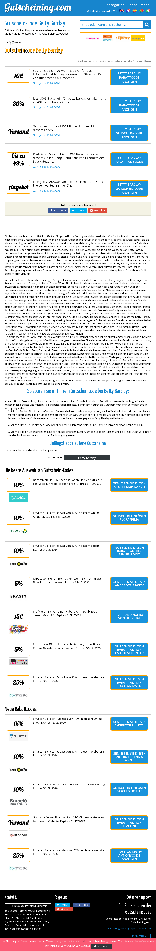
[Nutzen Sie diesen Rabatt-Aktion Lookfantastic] (18, 695)
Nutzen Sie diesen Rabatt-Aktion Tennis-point (129, 551)
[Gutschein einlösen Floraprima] (18, 530)
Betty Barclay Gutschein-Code (129, 131)
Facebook (59, 210)
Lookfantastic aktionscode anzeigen (129, 855)
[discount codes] (122, 10)
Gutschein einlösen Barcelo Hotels (129, 789)
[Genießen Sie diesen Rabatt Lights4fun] (18, 497)
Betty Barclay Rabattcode (129, 75)
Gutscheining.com (38, 7)
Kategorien (115, 4)
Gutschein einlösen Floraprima (129, 517)
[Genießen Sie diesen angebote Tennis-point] (18, 769)
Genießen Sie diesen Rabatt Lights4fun (129, 485)
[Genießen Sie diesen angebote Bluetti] (18, 736)
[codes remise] (128, 10)
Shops (132, 4)
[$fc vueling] (124, 38)
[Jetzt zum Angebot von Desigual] (18, 629)
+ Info (38, 33)
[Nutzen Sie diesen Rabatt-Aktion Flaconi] (18, 835)
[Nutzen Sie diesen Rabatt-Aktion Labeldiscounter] (18, 662)
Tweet (79, 210)
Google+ (99, 210)
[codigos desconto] (142, 10)
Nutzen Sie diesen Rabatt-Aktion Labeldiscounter (129, 649)
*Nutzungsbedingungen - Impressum (129, 928)
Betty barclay (87, 458)
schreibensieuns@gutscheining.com (29, 905)
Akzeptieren (101, 946)
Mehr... (145, 4)
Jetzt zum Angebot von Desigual (129, 616)
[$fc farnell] (93, 38)
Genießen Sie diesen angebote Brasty (129, 583)
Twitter (63, 904)
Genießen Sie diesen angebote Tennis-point (129, 756)
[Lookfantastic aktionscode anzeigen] (18, 868)
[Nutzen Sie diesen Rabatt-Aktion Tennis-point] (18, 563)
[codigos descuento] (135, 10)
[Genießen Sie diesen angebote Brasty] (18, 596)
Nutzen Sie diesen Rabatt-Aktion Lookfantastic (129, 682)
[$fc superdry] (108, 38)
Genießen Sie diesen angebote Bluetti (129, 723)
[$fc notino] (138, 38)
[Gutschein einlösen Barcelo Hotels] (18, 802)
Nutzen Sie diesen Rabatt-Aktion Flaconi (129, 822)
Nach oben (139, 936)
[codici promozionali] (148, 10)
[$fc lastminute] (85, 38)
